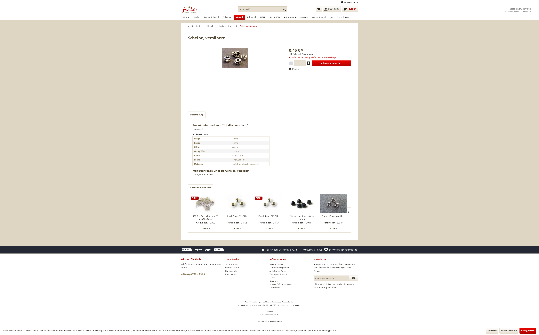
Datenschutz (231, 271)
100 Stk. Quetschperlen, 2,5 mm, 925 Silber (205, 217)
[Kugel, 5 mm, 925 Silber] (237, 203)
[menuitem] (262, 9)
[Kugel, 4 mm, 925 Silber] (269, 203)
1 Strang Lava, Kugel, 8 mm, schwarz (301, 217)
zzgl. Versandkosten (305, 54)
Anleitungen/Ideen (278, 271)
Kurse (272, 277)
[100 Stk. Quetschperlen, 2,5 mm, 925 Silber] (205, 203)
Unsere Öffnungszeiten (280, 284)
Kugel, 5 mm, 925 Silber (238, 216)
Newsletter (275, 287)
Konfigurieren (528, 330)
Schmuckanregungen (279, 267)
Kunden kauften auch (200, 187)
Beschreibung (196, 114)
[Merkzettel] (319, 9)
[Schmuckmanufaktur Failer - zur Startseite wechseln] (190, 9)
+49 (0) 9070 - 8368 (193, 274)
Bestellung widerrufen (520, 9)
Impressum (230, 274)
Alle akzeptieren (509, 330)
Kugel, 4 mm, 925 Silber (269, 216)
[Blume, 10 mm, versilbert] (333, 203)
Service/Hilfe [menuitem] (349, 2)
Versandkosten (232, 264)
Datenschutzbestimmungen (341, 284)
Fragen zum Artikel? (203, 174)
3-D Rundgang (276, 264)
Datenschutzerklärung (522, 11)
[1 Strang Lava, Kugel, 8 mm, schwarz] (301, 203)
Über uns (274, 281)
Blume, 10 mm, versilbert (333, 216)
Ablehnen (492, 330)
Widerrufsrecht (232, 267)
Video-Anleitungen (278, 274)
